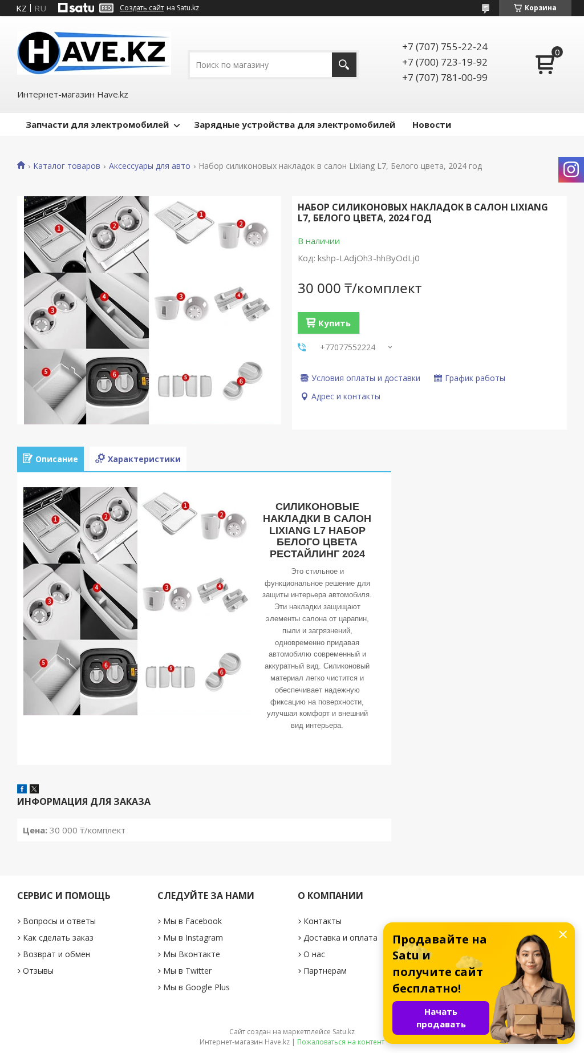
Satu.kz (343, 1031)
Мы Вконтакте (191, 954)
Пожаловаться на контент (340, 1042)
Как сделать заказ (58, 937)
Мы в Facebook (192, 921)
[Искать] (344, 64)
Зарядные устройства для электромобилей (294, 124)
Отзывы (38, 970)
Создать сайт (142, 8)
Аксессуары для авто (149, 166)
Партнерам (325, 970)
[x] (34, 790)
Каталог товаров (66, 166)
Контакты (322, 921)
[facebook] (22, 790)
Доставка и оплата (340, 937)
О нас (314, 954)
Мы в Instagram (193, 937)
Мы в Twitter (187, 970)
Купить (334, 323)
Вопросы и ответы (59, 921)
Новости (431, 124)
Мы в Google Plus (196, 987)
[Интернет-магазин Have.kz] (94, 52)
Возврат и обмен (56, 954)
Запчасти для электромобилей (97, 124)
